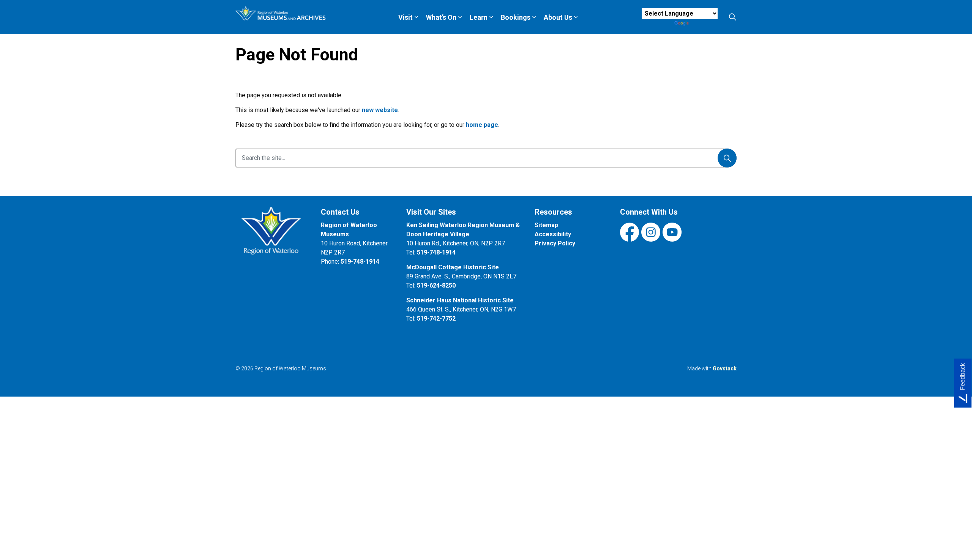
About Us (558, 17)
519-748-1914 (360, 261)
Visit (405, 17)
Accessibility (553, 234)
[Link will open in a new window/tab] (272, 235)
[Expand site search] (732, 17)
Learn (479, 17)
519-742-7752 (436, 318)
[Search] (727, 158)
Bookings (515, 17)
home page (482, 124)
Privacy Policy (555, 243)
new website (380, 110)
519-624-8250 (436, 285)
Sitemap (546, 225)
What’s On (441, 17)
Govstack (725, 368)
